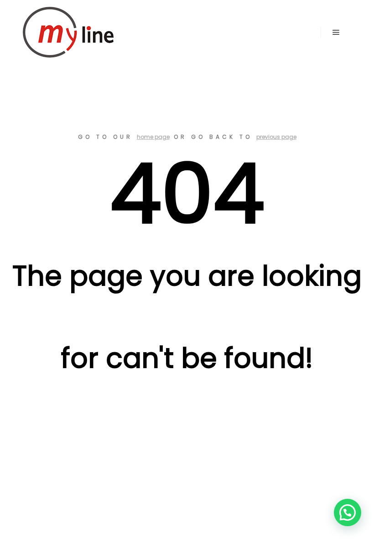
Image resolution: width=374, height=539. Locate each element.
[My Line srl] (68, 32)
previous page (276, 137)
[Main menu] (336, 32)
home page (153, 137)
